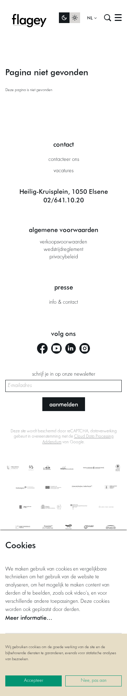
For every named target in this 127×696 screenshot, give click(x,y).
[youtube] (56, 348)
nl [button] (90, 18)
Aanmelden (63, 404)
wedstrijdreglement (63, 249)
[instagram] (84, 348)
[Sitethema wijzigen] (69, 17)
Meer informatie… (28, 617)
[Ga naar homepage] (29, 18)
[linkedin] (70, 348)
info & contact (63, 302)
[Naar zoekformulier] (107, 17)
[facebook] (42, 348)
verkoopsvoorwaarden (63, 242)
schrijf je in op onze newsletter (63, 374)
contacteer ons (63, 159)
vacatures (63, 171)
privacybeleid (63, 257)
